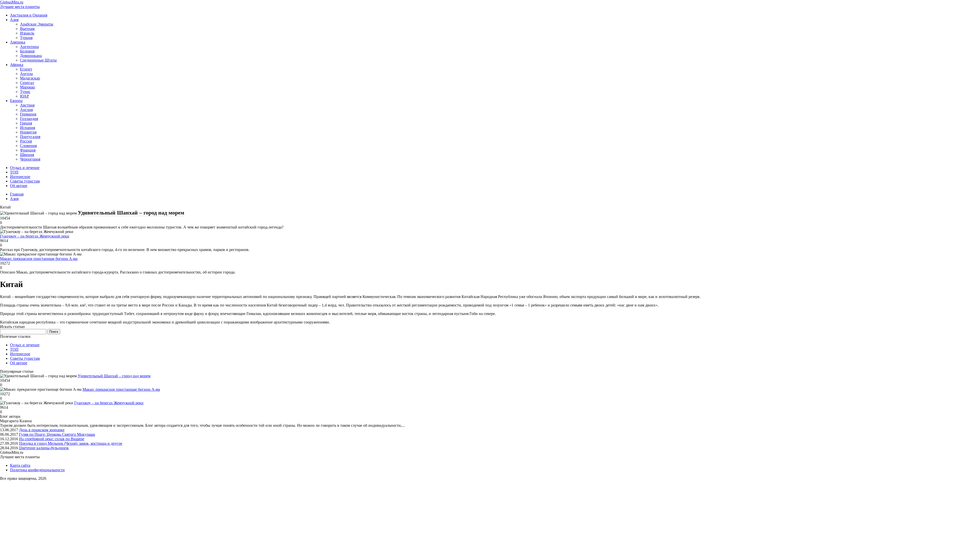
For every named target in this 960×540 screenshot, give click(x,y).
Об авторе (18, 186)
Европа (16, 100)
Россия (26, 141)
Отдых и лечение (25, 168)
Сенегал (27, 82)
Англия (26, 110)
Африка (16, 64)
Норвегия (28, 132)
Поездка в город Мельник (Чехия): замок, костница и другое (70, 443)
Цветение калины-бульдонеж (44, 448)
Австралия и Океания (28, 15)
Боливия (27, 51)
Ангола (26, 74)
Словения (28, 146)
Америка (17, 42)
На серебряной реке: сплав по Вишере (51, 439)
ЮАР (24, 96)
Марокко (27, 87)
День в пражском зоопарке (41, 430)
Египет (26, 69)
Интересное (20, 176)
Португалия (30, 136)
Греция (26, 123)
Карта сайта (20, 465)
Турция (26, 38)
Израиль (27, 33)
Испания (27, 128)
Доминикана (31, 56)
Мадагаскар (30, 78)
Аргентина (29, 46)
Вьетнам (27, 28)
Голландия (29, 118)
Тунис (25, 92)
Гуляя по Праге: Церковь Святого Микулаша (57, 434)
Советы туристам (25, 181)
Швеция (27, 154)
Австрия (27, 105)
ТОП (14, 172)
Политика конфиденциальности (37, 470)
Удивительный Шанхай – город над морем (131, 213)
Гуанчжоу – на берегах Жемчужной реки (34, 236)
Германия (28, 114)
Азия (14, 20)
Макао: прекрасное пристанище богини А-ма (39, 258)
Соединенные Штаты (38, 60)
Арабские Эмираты (36, 24)
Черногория (30, 159)
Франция (28, 150)
